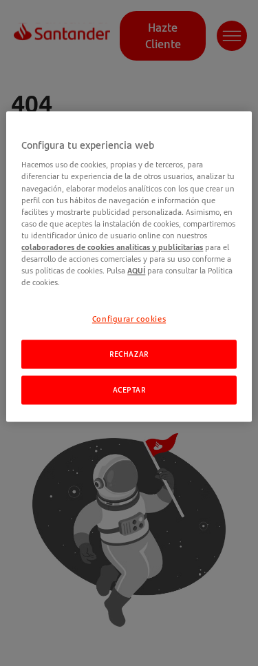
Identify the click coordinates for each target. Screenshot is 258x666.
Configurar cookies (129, 319)
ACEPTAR (129, 389)
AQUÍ (136, 270)
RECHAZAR (129, 353)
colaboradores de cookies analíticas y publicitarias (112, 247)
